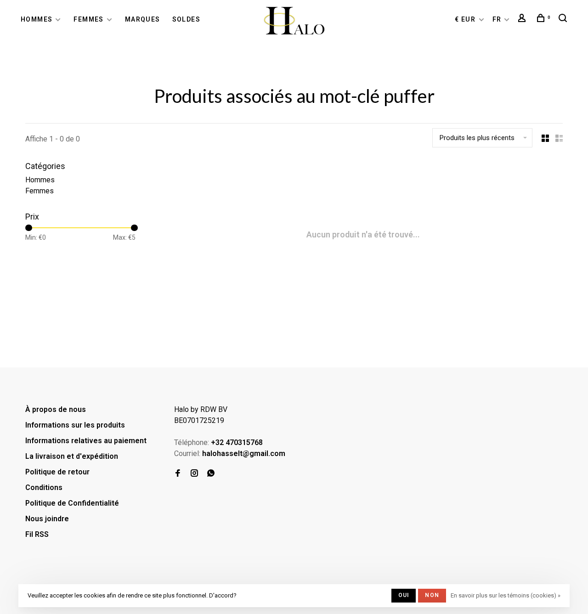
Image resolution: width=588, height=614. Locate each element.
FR (497, 19)
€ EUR (466, 19)
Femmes (88, 19)
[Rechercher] (564, 19)
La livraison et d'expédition (71, 456)
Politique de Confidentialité (72, 503)
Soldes (186, 19)
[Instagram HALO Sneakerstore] (194, 473)
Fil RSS (37, 534)
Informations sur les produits (75, 425)
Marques (142, 19)
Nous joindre (47, 518)
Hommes (36, 19)
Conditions (43, 487)
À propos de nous (55, 409)
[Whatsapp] (211, 473)
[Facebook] (177, 473)
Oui (403, 595)
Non (432, 595)
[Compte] (523, 19)
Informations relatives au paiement (86, 440)
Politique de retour (57, 472)
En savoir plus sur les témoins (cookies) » (505, 595)
